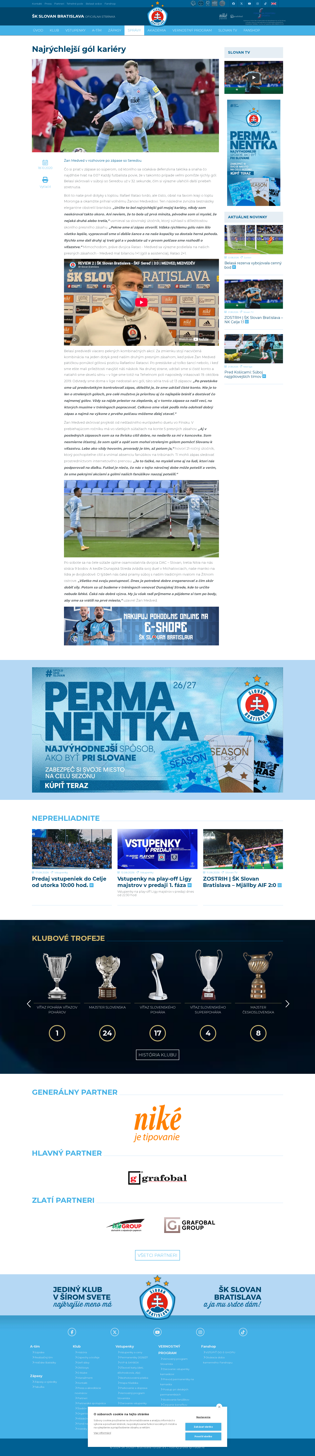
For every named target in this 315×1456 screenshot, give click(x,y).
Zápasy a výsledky (45, 1381)
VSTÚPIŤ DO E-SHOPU (220, 1352)
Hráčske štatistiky (45, 1362)
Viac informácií (102, 1432)
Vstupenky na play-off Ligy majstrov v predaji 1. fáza (154, 882)
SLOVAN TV (227, 30)
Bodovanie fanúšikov (176, 1399)
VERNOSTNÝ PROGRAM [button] (192, 30)
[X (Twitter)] (241, 3)
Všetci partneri (157, 1255)
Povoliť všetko (203, 1436)
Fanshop (110, 3)
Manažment (85, 1377)
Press (48, 3)
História (82, 1352)
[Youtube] (249, 3)
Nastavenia (203, 1417)
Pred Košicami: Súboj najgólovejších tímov (243, 374)
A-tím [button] (97, 30)
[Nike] (157, 1124)
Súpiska (39, 1352)
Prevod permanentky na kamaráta (177, 1382)
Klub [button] (54, 30)
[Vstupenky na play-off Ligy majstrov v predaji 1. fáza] (157, 849)
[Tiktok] (265, 3)
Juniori (247, 257)
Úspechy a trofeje (88, 1357)
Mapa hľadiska (129, 1383)
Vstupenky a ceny (131, 1352)
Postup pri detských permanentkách (174, 1392)
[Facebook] (233, 3)
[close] (219, 1407)
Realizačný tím (43, 1357)
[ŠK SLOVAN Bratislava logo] (157, 13)
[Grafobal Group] (189, 1225)
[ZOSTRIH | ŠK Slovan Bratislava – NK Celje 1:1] (253, 294)
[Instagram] (257, 3)
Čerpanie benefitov (175, 1404)
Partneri (82, 1398)
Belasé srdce (94, 3)
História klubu (158, 1054)
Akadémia (156, 30)
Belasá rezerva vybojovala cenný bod (253, 265)
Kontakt (82, 1383)
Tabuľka (39, 1387)
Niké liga (247, 366)
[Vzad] (28, 1004)
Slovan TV (248, 312)
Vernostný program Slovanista (131, 1395)
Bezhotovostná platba (134, 1377)
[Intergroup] (125, 1225)
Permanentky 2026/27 (134, 1357)
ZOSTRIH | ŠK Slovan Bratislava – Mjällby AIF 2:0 (240, 882)
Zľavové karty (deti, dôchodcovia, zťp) (130, 1370)
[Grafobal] (157, 1178)
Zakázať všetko (203, 1426)
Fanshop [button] (252, 30)
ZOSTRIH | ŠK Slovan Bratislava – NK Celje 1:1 (253, 319)
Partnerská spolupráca (91, 1403)
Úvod (38, 30)
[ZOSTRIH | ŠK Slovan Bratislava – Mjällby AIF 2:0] (243, 849)
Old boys (83, 1367)
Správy (134, 30)
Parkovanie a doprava (133, 1388)
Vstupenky (61, 872)
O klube (82, 1372)
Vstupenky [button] (75, 30)
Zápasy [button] (114, 30)
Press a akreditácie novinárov (88, 1390)
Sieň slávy (83, 1362)
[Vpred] (286, 1004)
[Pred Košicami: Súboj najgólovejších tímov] (253, 348)
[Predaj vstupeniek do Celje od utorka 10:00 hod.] (72, 849)
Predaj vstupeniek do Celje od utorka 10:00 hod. (69, 882)
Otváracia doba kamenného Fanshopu (217, 1360)
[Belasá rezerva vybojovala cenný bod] (253, 239)
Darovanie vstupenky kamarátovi (132, 1406)
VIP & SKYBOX (129, 1362)
